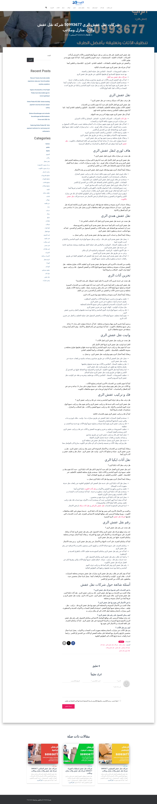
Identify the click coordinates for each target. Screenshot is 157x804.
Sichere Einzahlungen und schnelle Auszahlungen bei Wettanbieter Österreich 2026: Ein (39, 116)
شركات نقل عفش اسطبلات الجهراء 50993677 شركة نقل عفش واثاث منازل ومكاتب (78, 771)
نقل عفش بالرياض (97, 506)
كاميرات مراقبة (46, 256)
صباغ (63, 7)
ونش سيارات (46, 280)
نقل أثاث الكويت (90, 489)
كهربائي (48, 266)
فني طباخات (46, 249)
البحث (49, 55)
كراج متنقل (94, 7)
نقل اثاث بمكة (84, 506)
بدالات (48, 158)
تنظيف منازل (81, 7)
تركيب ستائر (122, 644)
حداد (48, 207)
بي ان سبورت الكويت (44, 168)
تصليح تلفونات (46, 179)
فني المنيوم (47, 235)
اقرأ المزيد (110, 780)
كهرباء (48, 263)
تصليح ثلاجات (46, 182)
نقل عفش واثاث (110, 647)
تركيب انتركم (46, 172)
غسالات (48, 224)
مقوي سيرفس (46, 270)
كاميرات (52, 7)
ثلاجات (58, 7)
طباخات (48, 221)
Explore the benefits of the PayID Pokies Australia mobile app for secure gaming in (40, 93)
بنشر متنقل (47, 161)
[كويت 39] (78, 3)
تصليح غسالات (46, 186)
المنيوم (48, 154)
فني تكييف (47, 238)
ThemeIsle (30, 800)
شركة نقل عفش (119, 517)
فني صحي (47, 245)
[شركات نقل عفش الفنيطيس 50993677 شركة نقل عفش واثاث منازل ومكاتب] (114, 753)
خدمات (48, 210)
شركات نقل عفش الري (112, 644)
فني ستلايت (109, 7)
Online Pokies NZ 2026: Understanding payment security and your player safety (38, 104)
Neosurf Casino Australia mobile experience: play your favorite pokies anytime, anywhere (39, 81)
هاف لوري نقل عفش (124, 650)
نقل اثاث (102, 7)
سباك (88, 7)
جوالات (68, 7)
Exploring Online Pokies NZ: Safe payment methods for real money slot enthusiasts (38, 128)
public (48, 147)
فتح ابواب (47, 228)
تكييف (74, 7)
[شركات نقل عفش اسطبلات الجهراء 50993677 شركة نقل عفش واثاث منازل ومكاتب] (78, 753)
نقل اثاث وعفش (125, 647)
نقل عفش (117, 647)
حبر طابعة (47, 203)
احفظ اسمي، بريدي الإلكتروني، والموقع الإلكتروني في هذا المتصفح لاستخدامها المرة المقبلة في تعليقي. (91, 701)
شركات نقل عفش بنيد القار (117, 77)
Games (48, 144)
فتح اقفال (47, 231)
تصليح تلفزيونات (45, 175)
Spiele (48, 151)
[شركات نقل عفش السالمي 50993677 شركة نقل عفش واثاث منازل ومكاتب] (43, 753)
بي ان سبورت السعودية (44, 165)
